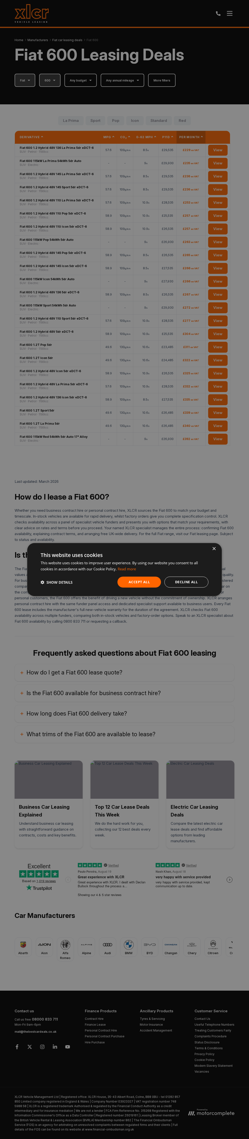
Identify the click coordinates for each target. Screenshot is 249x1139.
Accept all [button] (139, 582)
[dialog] (124, 569)
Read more (127, 568)
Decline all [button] (186, 582)
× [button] (214, 548)
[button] (56, 582)
